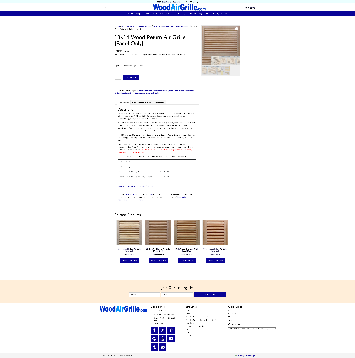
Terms (230, 320)
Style (117, 66)
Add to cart (131, 78)
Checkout (232, 314)
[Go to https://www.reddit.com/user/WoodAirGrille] (162, 347)
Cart (230, 311)
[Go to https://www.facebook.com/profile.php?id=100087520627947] (154, 330)
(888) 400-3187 (160, 311)
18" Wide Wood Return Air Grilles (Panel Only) (172, 26)
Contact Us (190, 336)
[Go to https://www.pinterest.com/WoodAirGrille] (171, 330)
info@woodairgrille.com (164, 314)
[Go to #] (154, 338)
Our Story (190, 332)
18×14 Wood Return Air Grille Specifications (135, 186)
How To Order (191, 323)
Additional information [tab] (141, 102)
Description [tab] (124, 102)
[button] (236, 28)
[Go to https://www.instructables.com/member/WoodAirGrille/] (162, 338)
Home (117, 26)
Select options (129, 260)
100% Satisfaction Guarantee (169, 2)
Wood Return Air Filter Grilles (198, 317)
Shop (188, 314)
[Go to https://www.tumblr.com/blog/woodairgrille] (154, 347)
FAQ (187, 329)
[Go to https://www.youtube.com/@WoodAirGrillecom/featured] (171, 338)
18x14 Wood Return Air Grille (147, 93)
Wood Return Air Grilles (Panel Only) (136, 26)
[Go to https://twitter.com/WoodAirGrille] (162, 330)
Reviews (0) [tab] (159, 102)
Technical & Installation (195, 326)
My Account (233, 317)
